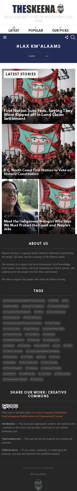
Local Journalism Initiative (44, 351)
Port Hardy (50, 362)
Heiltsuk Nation (14, 340)
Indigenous (52, 340)
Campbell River (59, 306)
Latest (13, 30)
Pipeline (10, 362)
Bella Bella (12, 306)
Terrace (45, 374)
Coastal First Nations (18, 312)
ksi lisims (25, 345)
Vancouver (63, 374)
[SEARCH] (73, 37)
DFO (40, 312)
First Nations (33, 317)
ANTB (54, 300)
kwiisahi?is (43, 345)
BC (66, 300)
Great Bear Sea (54, 329)
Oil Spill (28, 357)
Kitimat (10, 345)
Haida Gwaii (13, 334)
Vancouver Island (16, 379)
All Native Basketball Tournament (25, 300)
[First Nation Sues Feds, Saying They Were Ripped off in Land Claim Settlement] (38, 96)
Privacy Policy (38, 474)
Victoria (37, 379)
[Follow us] (66, 37)
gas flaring (32, 329)
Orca (42, 357)
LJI (57, 345)
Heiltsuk (49, 334)
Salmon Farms (52, 368)
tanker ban (28, 374)
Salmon (32, 368)
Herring (34, 340)
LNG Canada (14, 351)
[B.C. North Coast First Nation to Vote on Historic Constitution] (38, 151)
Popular (35, 30)
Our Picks (60, 30)
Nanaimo (11, 357)
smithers (10, 374)
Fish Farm (53, 323)
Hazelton (33, 334)
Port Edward (29, 362)
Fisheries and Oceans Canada (23, 323)
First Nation (12, 317)
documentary (57, 312)
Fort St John (13, 329)
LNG (69, 345)
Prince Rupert (13, 368)
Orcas (55, 357)
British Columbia (34, 306)
